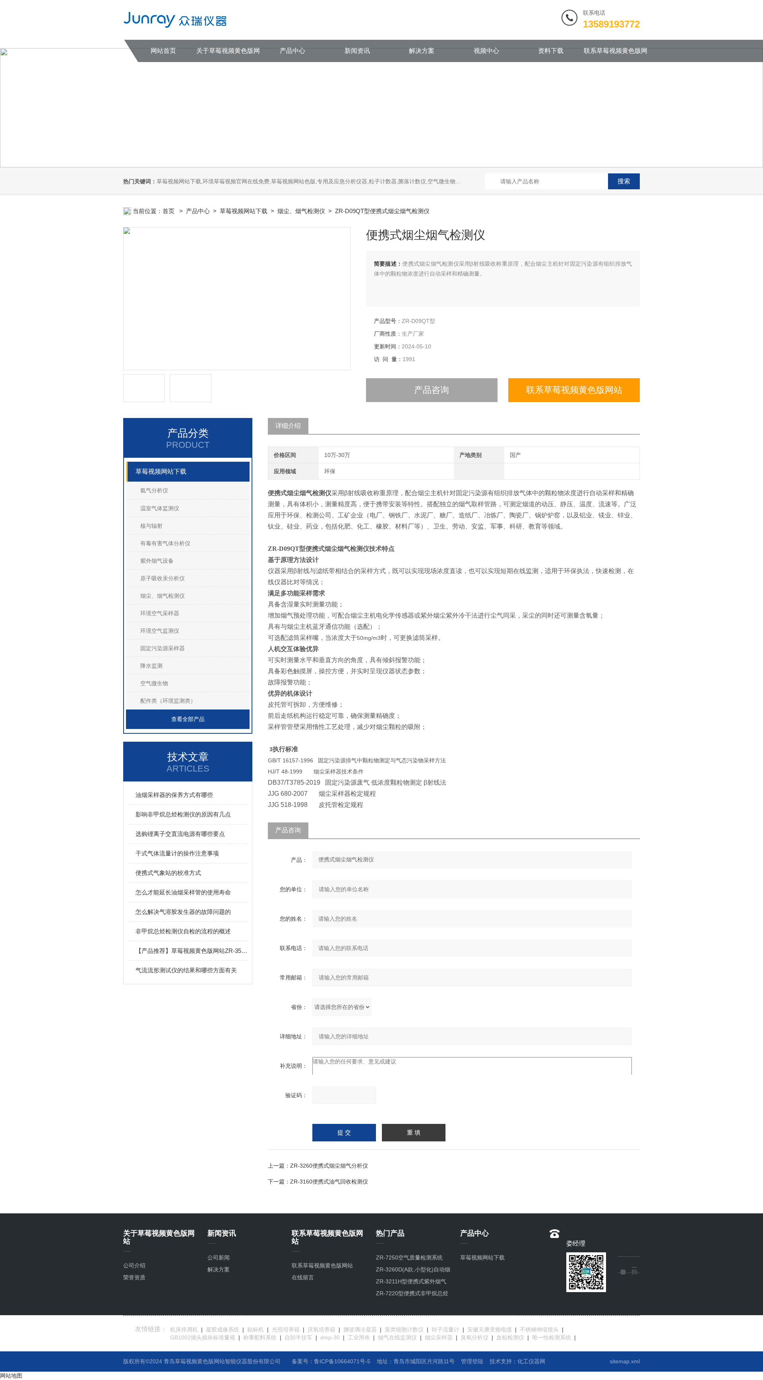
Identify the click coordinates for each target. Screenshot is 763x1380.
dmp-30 (330, 1337)
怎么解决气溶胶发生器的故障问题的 (183, 911)
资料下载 (551, 50)
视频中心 (486, 50)
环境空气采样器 (159, 613)
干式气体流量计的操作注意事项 (177, 853)
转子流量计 (445, 1329)
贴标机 (255, 1329)
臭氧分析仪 (474, 1337)
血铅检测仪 (510, 1337)
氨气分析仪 (154, 490)
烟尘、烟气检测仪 (162, 596)
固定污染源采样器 (162, 648)
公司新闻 (218, 1257)
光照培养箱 (286, 1329)
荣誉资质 (134, 1277)
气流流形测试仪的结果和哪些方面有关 (186, 970)
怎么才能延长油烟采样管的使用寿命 (183, 892)
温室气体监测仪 (159, 508)
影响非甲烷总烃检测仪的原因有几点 (183, 814)
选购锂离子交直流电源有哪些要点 (180, 833)
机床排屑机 (184, 1329)
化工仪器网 (531, 1361)
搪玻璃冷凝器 (360, 1329)
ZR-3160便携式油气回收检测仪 (329, 1181)
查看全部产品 (188, 719)
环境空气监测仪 (159, 631)
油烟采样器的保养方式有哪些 (174, 794)
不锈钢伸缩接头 (539, 1329)
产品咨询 (431, 390)
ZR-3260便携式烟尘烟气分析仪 (329, 1165)
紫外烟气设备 (157, 561)
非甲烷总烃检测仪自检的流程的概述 (183, 931)
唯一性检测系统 (551, 1337)
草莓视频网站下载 (243, 211)
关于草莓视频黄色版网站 (228, 54)
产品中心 (292, 50)
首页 (169, 211)
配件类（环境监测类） (168, 701)
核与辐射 (151, 526)
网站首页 (163, 50)
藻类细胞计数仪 (404, 1329)
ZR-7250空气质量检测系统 (409, 1257)
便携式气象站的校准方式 (168, 872)
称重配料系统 (260, 1337)
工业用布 (359, 1337)
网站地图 (11, 1375)
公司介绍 (134, 1265)
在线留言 (303, 1277)
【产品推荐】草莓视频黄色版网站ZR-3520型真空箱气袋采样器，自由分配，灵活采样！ (192, 950)
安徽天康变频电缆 (489, 1329)
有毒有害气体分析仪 (165, 543)
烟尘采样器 (439, 1337)
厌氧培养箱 (321, 1329)
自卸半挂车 (298, 1337)
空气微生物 (154, 683)
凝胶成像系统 (222, 1329)
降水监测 (151, 666)
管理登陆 (472, 1361)
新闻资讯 (357, 50)
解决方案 (421, 50)
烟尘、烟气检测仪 (301, 211)
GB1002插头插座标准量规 (202, 1337)
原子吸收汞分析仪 (162, 578)
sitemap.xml (625, 1361)
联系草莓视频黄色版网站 (615, 54)
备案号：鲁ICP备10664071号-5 (331, 1361)
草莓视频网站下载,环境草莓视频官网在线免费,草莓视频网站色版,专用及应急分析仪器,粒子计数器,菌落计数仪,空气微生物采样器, (315, 181)
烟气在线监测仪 (397, 1337)
